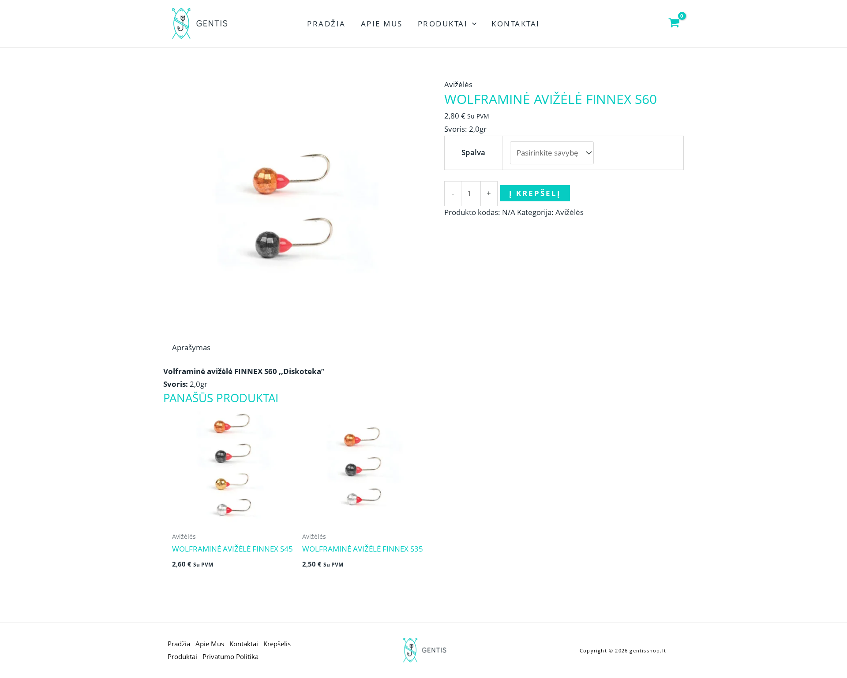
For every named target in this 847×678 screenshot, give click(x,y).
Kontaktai (515, 24)
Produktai (443, 24)
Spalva (473, 152)
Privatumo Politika (230, 656)
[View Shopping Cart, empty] (674, 23)
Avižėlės (458, 84)
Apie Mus (382, 24)
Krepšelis (277, 643)
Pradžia (326, 24)
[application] (472, 24)
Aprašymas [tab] (191, 347)
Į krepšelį (535, 193)
